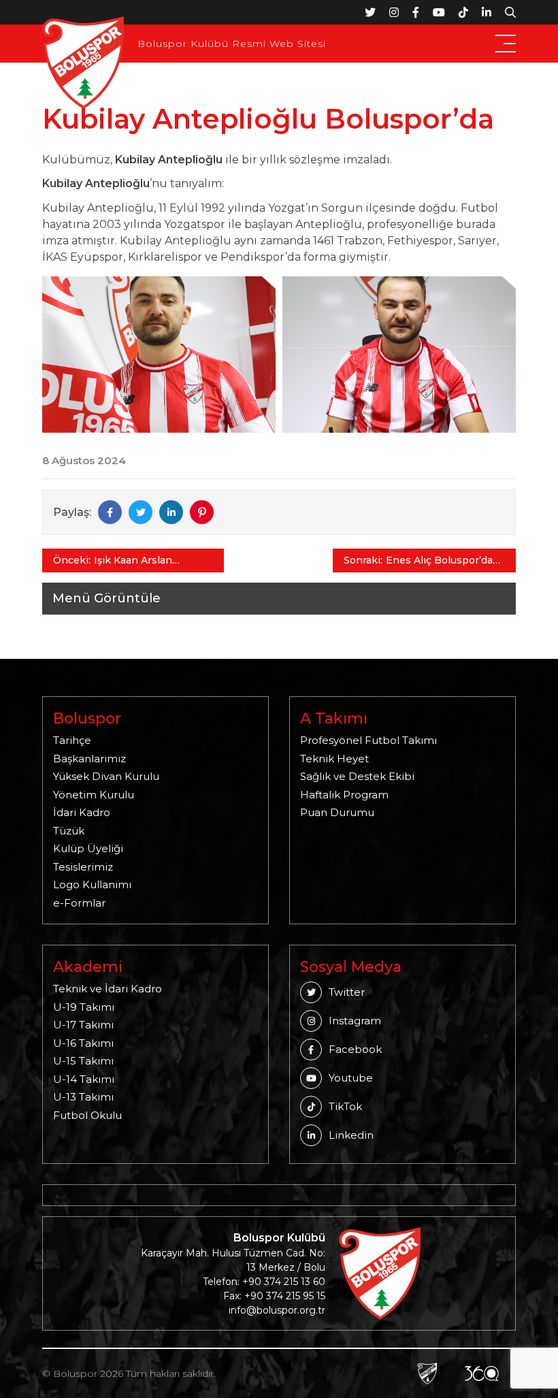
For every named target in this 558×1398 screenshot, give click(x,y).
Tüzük (68, 830)
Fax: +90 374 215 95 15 (274, 1296)
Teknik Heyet (334, 758)
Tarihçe (72, 740)
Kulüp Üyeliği (88, 848)
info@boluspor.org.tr (277, 1310)
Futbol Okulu (87, 1115)
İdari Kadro (81, 812)
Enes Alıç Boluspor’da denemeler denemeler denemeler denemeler (441, 561)
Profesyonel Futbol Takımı (368, 740)
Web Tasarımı (427, 1373)
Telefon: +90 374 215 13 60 (264, 1281)
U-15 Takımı (83, 1060)
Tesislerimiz (83, 866)
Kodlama (482, 1373)
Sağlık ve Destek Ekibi (357, 776)
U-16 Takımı (83, 1043)
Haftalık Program (344, 794)
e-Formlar (79, 902)
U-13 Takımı (83, 1096)
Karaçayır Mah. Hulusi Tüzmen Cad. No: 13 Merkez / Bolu (233, 1260)
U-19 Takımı (83, 1007)
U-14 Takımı (83, 1079)
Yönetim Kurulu (93, 794)
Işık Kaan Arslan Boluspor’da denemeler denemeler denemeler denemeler (151, 561)
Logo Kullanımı (92, 884)
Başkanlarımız (89, 758)
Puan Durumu (337, 812)
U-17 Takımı (83, 1024)
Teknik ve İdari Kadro (107, 988)
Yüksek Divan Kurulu (106, 776)
